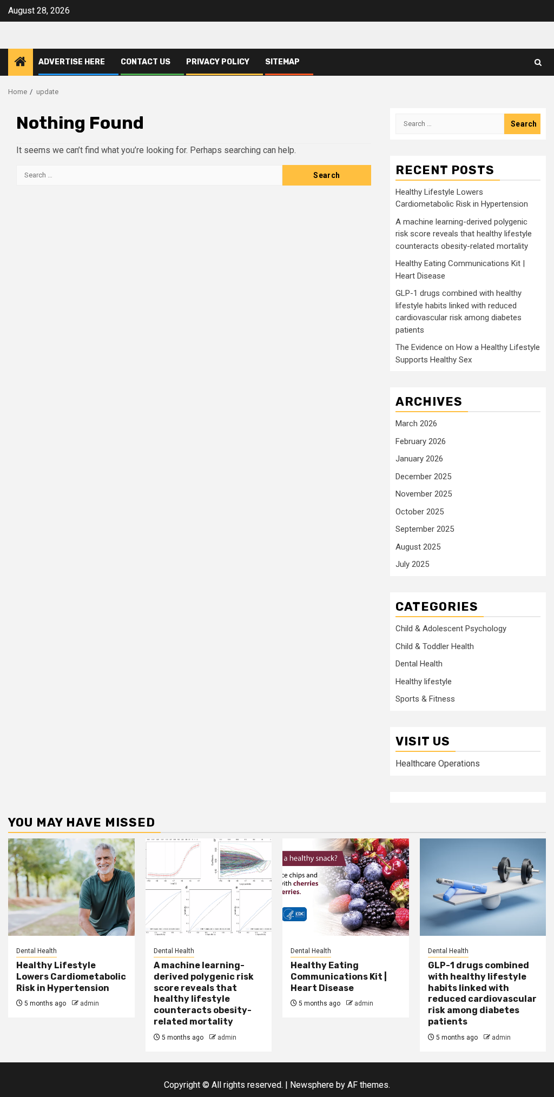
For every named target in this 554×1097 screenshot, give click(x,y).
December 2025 (423, 476)
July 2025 (412, 564)
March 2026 (416, 423)
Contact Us (145, 62)
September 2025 (424, 529)
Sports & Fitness (425, 699)
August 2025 (417, 547)
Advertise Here (71, 62)
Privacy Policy (217, 62)
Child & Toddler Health (434, 646)
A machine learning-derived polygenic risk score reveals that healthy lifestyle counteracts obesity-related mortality (463, 234)
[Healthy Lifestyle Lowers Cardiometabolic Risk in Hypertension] (71, 887)
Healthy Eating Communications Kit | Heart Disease (339, 976)
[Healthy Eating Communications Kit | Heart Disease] (345, 887)
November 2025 (423, 494)
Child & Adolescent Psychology (450, 628)
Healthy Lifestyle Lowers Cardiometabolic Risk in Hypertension (71, 976)
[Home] (21, 62)
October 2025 (419, 512)
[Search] (538, 62)
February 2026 (420, 441)
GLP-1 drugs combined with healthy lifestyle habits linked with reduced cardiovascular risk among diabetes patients (482, 993)
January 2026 (419, 459)
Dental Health (419, 664)
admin (89, 1003)
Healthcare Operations (437, 763)
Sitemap (282, 62)
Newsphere (312, 1085)
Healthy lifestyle (423, 681)
